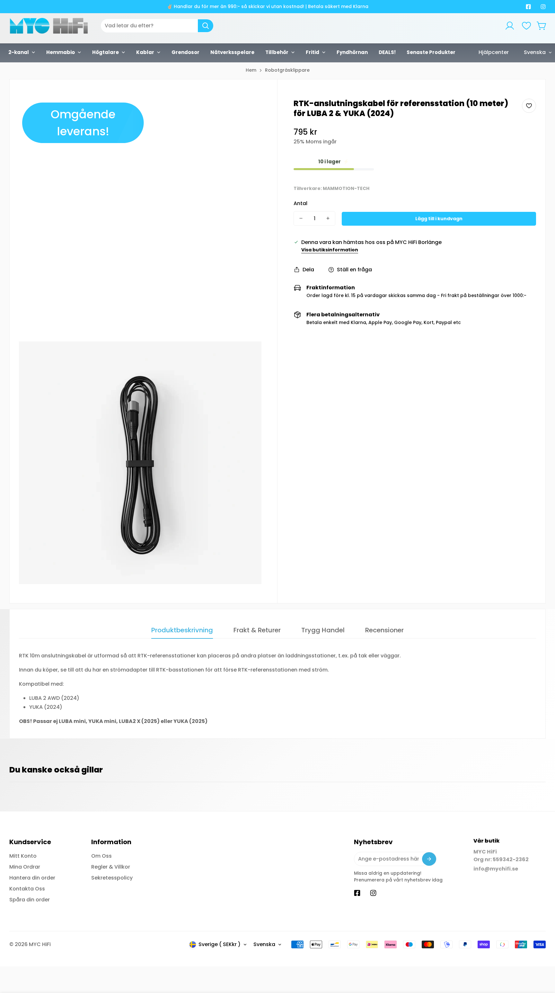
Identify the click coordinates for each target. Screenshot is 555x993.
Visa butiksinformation (329, 250)
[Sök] (205, 25)
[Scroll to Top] (542, 958)
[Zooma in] (248, 112)
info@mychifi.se (495, 868)
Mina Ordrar (24, 867)
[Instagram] (543, 6)
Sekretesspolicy (112, 877)
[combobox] (157, 25)
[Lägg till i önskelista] (529, 106)
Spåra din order (29, 899)
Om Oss (101, 856)
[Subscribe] (429, 859)
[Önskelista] (526, 26)
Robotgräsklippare (287, 70)
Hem (251, 70)
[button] (542, 26)
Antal (300, 203)
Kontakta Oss (27, 888)
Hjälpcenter (494, 52)
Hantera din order (32, 877)
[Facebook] (528, 6)
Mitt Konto (23, 856)
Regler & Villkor (110, 867)
